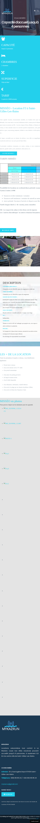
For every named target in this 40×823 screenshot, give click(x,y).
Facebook (8, 794)
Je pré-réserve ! (9, 153)
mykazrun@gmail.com (9, 784)
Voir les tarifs (9, 230)
